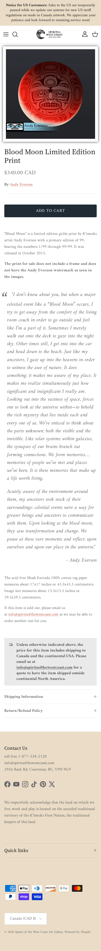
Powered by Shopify (78, 932)
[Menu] (6, 34)
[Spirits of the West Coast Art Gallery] (50, 34)
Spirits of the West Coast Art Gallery (39, 932)
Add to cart (50, 211)
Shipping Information (23, 696)
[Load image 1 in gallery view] (50, 94)
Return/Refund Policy (23, 711)
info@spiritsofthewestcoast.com (33, 614)
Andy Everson (21, 184)
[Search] (18, 34)
